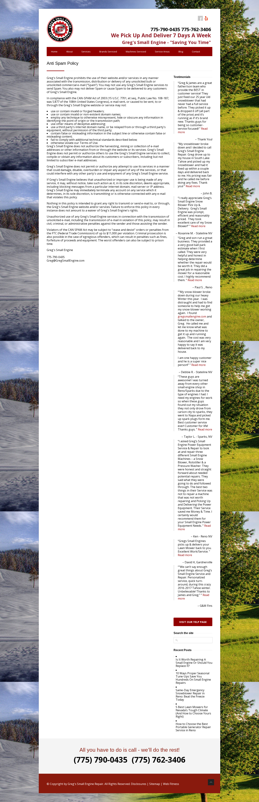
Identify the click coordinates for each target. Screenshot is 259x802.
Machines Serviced (136, 51)
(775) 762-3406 (158, 759)
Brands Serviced (108, 51)
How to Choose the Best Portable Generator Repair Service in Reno (193, 727)
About (69, 51)
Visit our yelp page (193, 622)
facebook (200, 18)
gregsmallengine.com (192, 316)
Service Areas (162, 51)
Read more (193, 186)
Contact (196, 51)
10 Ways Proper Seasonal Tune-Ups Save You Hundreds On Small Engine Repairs (193, 678)
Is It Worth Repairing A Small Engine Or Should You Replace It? (194, 662)
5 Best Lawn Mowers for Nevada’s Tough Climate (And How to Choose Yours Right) (193, 711)
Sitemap (154, 784)
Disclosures (138, 784)
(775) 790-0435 (100, 759)
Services (86, 51)
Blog (180, 51)
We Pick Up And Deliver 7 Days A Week (161, 35)
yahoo (206, 18)
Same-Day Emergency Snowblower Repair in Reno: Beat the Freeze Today (190, 695)
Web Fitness (171, 784)
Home (54, 51)
